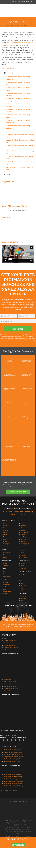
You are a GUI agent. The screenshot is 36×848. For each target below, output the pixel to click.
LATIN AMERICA (24, 561)
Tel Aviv (5, 565)
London (23, 574)
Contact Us (7, 691)
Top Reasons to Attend (11, 647)
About (5, 638)
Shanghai (23, 585)
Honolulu (5, 539)
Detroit (5, 537)
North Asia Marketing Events (12, 750)
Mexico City (24, 563)
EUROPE (4, 550)
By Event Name (11, 508)
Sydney (23, 600)
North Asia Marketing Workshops (14, 786)
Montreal (23, 553)
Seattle (23, 541)
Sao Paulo (23, 568)
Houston (5, 541)
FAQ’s (5, 650)
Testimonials (8, 684)
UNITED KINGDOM (25, 571)
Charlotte (6, 528)
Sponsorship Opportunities (12, 686)
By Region (29, 508)
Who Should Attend (10, 645)
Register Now (8, 181)
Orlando (23, 530)
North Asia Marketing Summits (13, 783)
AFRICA (4, 569)
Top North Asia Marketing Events (14, 756)
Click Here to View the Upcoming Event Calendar (18, 512)
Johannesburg (7, 576)
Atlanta (5, 523)
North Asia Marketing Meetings (13, 777)
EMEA (4, 589)
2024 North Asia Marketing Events (14, 752)
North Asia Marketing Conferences (14, 759)
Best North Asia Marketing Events (14, 754)
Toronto (23, 555)
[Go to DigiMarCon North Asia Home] (8, 10)
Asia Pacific (6, 584)
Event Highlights (10, 242)
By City (17, 508)
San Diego (23, 537)
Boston (5, 525)
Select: (5, 508)
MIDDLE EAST (6, 560)
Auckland (23, 596)
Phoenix (23, 535)
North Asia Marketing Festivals (13, 774)
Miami (22, 523)
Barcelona (6, 555)
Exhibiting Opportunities (11, 688)
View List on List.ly (8, 68)
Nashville (23, 525)
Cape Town (6, 574)
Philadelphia (24, 532)
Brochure (6, 217)
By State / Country (23, 508)
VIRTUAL (5, 579)
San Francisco (24, 539)
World (5, 594)
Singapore (24, 588)
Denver (5, 535)
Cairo (4, 571)
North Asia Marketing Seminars (13, 781)
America (5, 582)
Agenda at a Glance (10, 641)
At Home (5, 587)
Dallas (5, 532)
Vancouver (24, 557)
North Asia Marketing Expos (12, 761)
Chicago (5, 530)
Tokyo (22, 590)
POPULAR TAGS (9, 746)
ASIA (20, 580)
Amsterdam (6, 552)
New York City (25, 528)
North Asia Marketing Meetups (13, 779)
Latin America (7, 591)
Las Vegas (6, 544)
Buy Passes (7, 679)
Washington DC (25, 544)
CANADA (22, 550)
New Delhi (23, 583)
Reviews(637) (26, 4)
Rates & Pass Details (10, 682)
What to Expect (8, 643)
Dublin (5, 557)
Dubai (5, 563)
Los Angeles (6, 546)
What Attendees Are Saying (15, 206)
